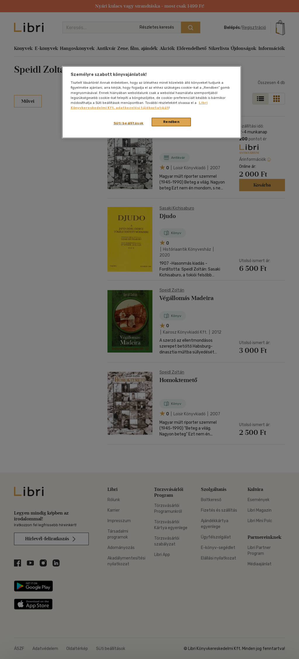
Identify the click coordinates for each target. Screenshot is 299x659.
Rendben (171, 122)
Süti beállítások (129, 123)
